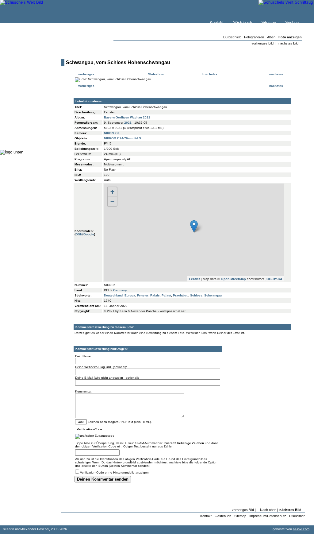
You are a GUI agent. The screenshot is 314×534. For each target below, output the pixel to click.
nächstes (276, 74)
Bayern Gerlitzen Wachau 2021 (127, 117)
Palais (155, 295)
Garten (19, 101)
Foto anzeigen (290, 37)
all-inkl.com (301, 529)
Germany (120, 290)
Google (88, 234)
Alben (271, 37)
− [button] (112, 201)
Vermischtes (24, 125)
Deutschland (113, 295)
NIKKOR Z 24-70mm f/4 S (122, 138)
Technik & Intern (27, 132)
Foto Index (209, 74)
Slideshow (155, 74)
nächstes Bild (288, 43)
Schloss (196, 295)
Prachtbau (180, 295)
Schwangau (213, 295)
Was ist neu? (24, 69)
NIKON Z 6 (111, 133)
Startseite (21, 63)
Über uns (21, 75)
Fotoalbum (22, 138)
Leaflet (194, 279)
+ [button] (112, 191)
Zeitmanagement (28, 113)
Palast (166, 295)
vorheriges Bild (262, 43)
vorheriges (85, 74)
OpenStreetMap (233, 279)
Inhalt (18, 81)
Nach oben (268, 510)
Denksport (22, 119)
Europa (129, 295)
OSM (78, 234)
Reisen (19, 95)
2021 (128, 122)
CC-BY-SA (274, 279)
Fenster (142, 295)
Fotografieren (24, 107)
